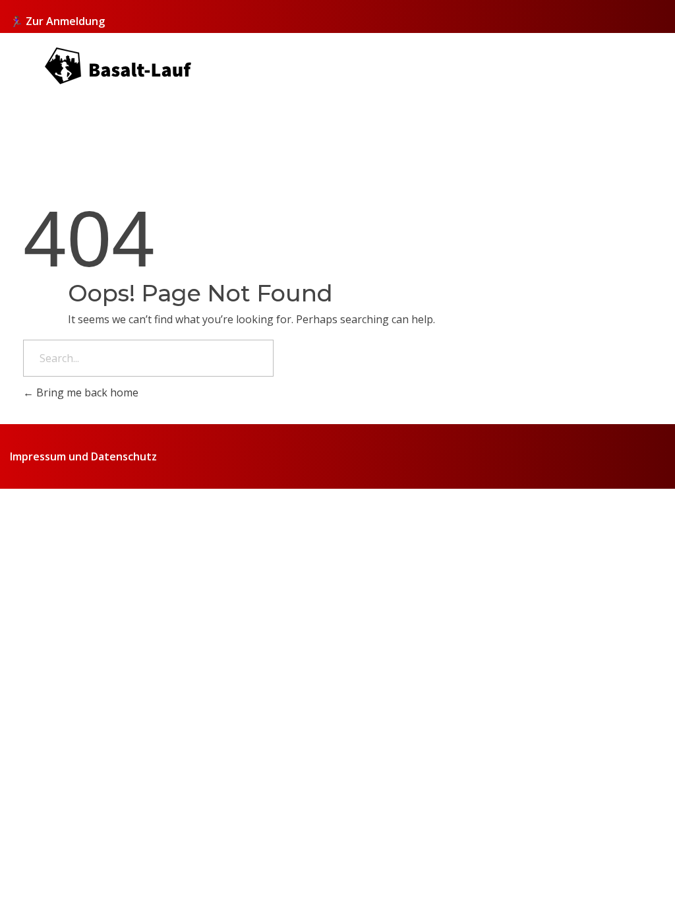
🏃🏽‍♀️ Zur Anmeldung (57, 21)
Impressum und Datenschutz (83, 456)
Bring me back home (86, 392)
